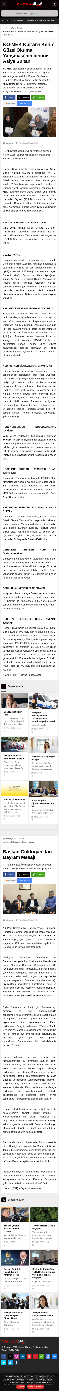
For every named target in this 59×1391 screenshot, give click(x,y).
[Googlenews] (48, 1356)
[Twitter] (10, 1356)
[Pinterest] (35, 1356)
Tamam (21, 1387)
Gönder (40, 97)
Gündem (20, 28)
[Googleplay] (3, 1362)
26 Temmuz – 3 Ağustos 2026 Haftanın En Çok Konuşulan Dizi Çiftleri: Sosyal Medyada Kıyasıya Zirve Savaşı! (36, 21)
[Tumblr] (16, 1362)
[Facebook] (3, 1356)
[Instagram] (16, 1356)
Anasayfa (10, 28)
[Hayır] (55, 1382)
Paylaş (11, 97)
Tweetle (25, 97)
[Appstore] (54, 1356)
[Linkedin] (22, 1356)
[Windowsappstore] (10, 1362)
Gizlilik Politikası (35, 1387)
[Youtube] (29, 1356)
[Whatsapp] (41, 1356)
